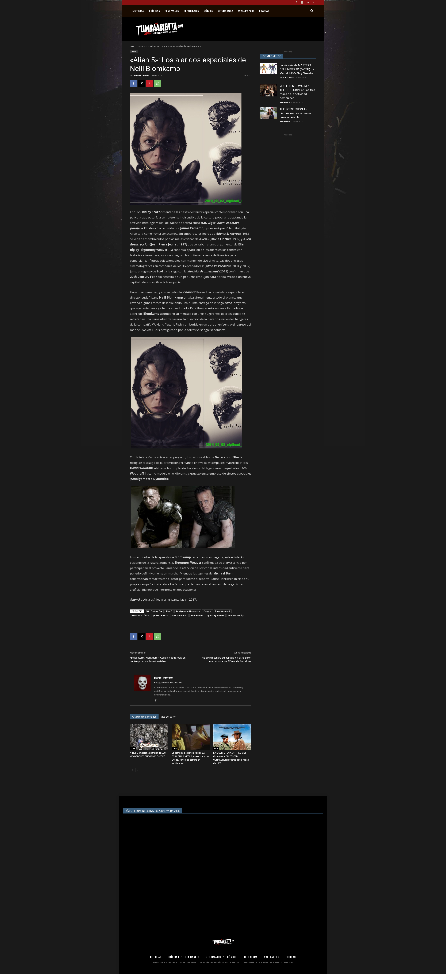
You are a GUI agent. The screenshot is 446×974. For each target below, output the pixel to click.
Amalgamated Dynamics (188, 611)
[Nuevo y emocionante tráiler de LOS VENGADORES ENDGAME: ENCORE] (149, 737)
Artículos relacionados (144, 716)
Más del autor (168, 716)
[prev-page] (132, 770)
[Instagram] (302, 2)
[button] (312, 11)
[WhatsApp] (157, 83)
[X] (313, 2)
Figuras (264, 11)
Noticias (138, 11)
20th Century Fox (154, 611)
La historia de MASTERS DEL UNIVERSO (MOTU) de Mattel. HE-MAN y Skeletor (297, 69)
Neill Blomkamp (179, 615)
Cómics (208, 11)
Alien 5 (169, 611)
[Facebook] (296, 2)
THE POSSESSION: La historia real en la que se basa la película (295, 113)
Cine (133, 748)
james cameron (160, 615)
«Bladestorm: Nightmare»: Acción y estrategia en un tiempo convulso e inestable (158, 659)
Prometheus (197, 615)
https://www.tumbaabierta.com (168, 682)
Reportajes (191, 11)
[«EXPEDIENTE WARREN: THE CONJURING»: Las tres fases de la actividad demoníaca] (268, 90)
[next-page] (138, 770)
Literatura (225, 11)
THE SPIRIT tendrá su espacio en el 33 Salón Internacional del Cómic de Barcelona (225, 659)
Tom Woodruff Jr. (236, 615)
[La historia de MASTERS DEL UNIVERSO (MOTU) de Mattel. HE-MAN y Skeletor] (268, 68)
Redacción (285, 102)
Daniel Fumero (141, 75)
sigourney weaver (215, 615)
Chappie (207, 611)
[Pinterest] (149, 83)
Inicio (132, 46)
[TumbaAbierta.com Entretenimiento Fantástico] (223, 942)
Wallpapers (246, 11)
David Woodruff (222, 611)
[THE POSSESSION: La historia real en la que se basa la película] (268, 113)
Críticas (154, 11)
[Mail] (307, 2)
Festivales (172, 11)
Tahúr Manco (287, 77)
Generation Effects (140, 615)
